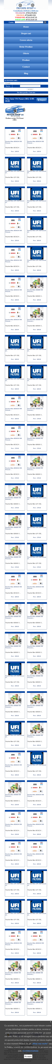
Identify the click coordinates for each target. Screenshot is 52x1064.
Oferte (26, 53)
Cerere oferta (26, 40)
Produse (26, 60)
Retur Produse (26, 47)
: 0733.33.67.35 (26, 17)
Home (26, 27)
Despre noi (26, 33)
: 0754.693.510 (26, 15)
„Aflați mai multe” (40, 1043)
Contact (26, 67)
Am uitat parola (22, 92)
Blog (26, 73)
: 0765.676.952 (26, 13)
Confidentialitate (30, 1051)
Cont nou (32, 92)
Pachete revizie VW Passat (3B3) (15, 119)
